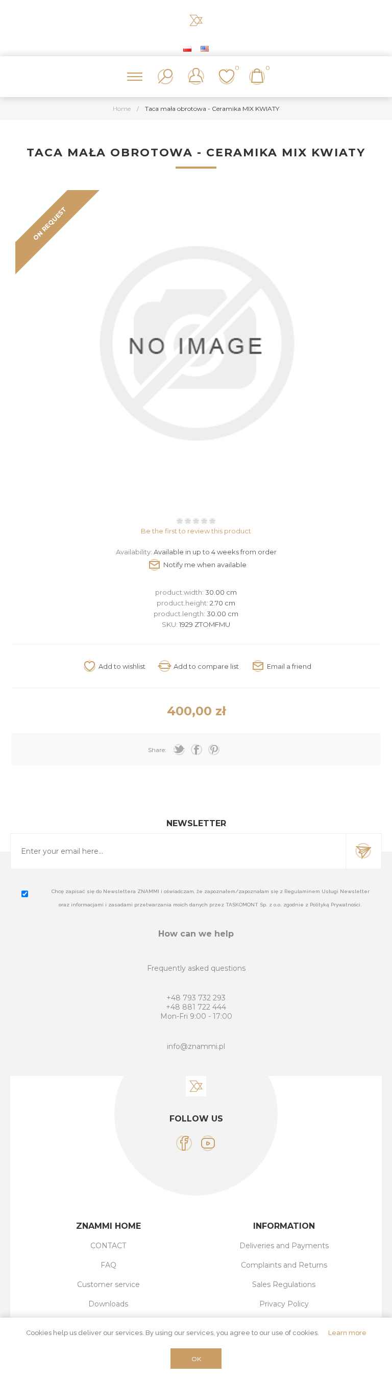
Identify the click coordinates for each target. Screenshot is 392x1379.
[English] (205, 48)
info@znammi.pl (196, 1046)
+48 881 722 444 (196, 1007)
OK (196, 1359)
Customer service (108, 1284)
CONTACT (108, 1245)
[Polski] (187, 48)
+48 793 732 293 (196, 997)
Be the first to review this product (196, 531)
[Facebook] (184, 1143)
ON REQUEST (49, 223)
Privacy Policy (284, 1303)
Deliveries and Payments (284, 1245)
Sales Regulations (283, 1284)
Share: (157, 750)
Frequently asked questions (196, 968)
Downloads (108, 1303)
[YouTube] (208, 1143)
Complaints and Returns (284, 1265)
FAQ (108, 1265)
